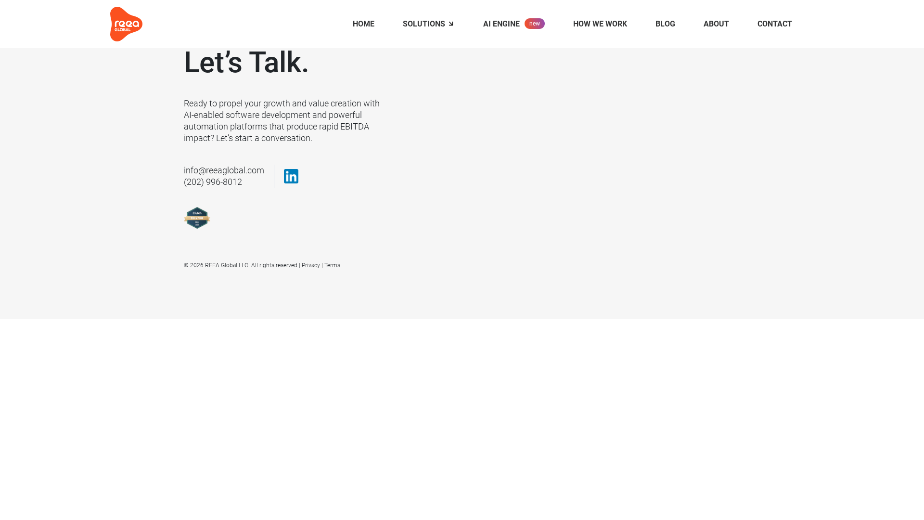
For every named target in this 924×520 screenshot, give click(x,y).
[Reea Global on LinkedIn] (291, 176)
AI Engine (501, 23)
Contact (774, 23)
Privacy (311, 265)
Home (363, 23)
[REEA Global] (126, 23)
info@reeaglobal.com (224, 170)
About (716, 23)
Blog (665, 23)
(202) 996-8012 (213, 182)
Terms (332, 265)
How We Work (600, 23)
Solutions (424, 23)
